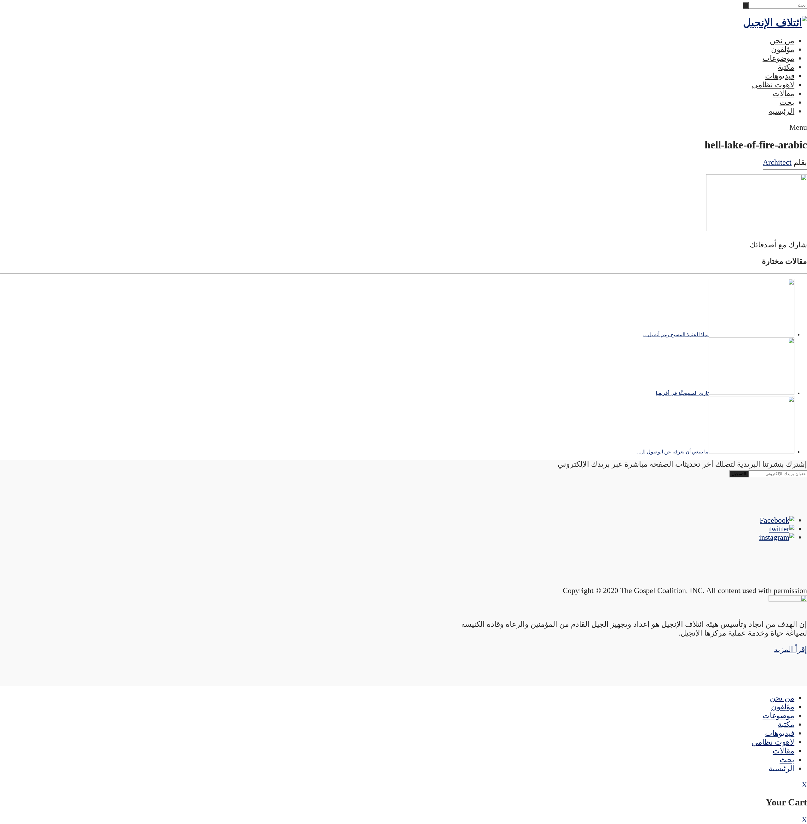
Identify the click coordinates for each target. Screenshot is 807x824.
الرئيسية (781, 111)
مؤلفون (782, 49)
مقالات (783, 93)
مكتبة (786, 67)
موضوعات (778, 58)
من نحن (782, 41)
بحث (787, 102)
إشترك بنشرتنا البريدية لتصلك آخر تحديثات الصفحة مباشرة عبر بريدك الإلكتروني (682, 464)
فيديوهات (779, 76)
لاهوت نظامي (773, 85)
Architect (777, 162)
